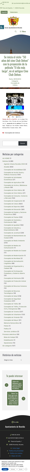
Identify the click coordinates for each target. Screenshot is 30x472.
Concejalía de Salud (10, 296)
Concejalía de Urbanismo (12, 314)
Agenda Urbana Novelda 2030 (14, 164)
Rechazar (13, 469)
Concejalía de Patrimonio (12, 278)
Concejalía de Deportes (12, 206)
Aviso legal (16, 448)
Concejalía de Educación (12, 209)
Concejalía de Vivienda (12, 317)
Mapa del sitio (16, 456)
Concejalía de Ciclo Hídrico (13, 190)
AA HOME (5, 158)
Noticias (5, 161)
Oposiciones (8, 343)
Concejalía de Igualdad (12, 225)
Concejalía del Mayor (11, 320)
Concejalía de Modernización (14, 255)
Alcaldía (6, 167)
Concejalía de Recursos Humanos (15, 286)
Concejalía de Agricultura (12, 182)
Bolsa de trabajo (9, 337)
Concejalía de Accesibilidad (13, 170)
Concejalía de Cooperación (13, 201)
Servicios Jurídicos (10, 331)
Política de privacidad (16, 451)
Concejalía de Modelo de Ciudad (15, 250)
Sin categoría (7, 346)
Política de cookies (16, 453)
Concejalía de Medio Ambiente (14, 241)
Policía (6, 326)
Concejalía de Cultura (12, 133)
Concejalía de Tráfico (11, 304)
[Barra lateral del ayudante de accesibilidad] (2, 27)
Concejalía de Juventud (12, 233)
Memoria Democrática (11, 323)
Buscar (22, 143)
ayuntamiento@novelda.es (22, 3)
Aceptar (5, 469)
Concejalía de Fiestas (11, 217)
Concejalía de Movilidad (12, 258)
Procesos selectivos (9, 334)
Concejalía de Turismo (11, 311)
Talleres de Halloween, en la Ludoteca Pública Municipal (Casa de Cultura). (17, 384)
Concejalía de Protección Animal (15, 281)
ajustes (21, 466)
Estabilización (8, 340)
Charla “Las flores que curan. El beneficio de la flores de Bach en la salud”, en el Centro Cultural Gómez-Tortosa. (13, 398)
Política (6, 329)
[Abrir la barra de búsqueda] (15, 31)
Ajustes (20, 469)
